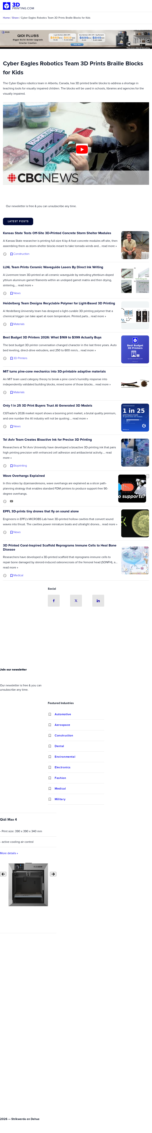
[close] (147, 476)
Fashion (60, 778)
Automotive (63, 714)
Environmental (65, 757)
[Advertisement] (76, 638)
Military (60, 799)
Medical (60, 788)
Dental (59, 746)
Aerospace (62, 725)
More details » (9, 853)
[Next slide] (53, 874)
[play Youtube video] (82, 150)
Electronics (63, 767)
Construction (64, 735)
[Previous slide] (3, 874)
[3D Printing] (18, 6)
